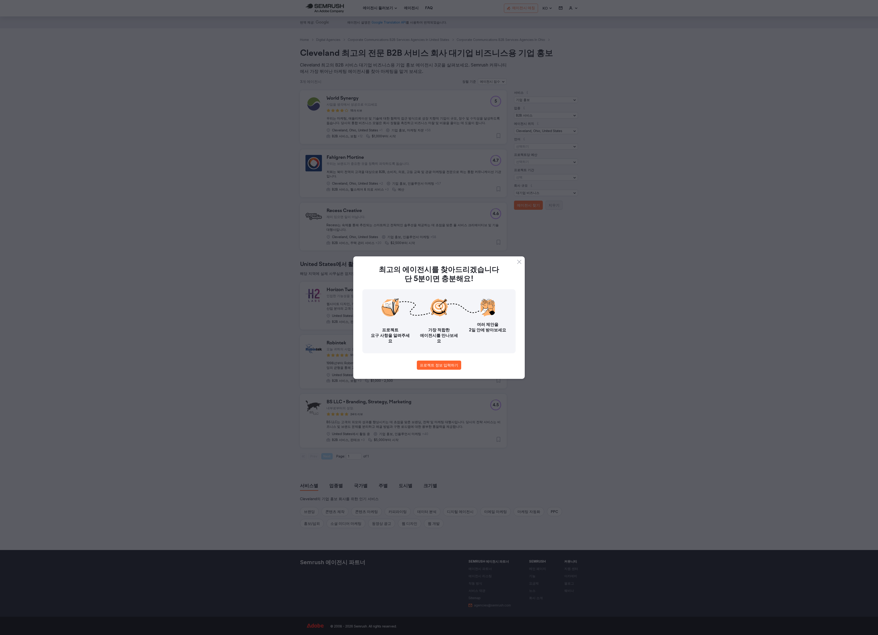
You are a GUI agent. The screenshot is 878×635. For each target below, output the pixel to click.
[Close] (519, 261)
